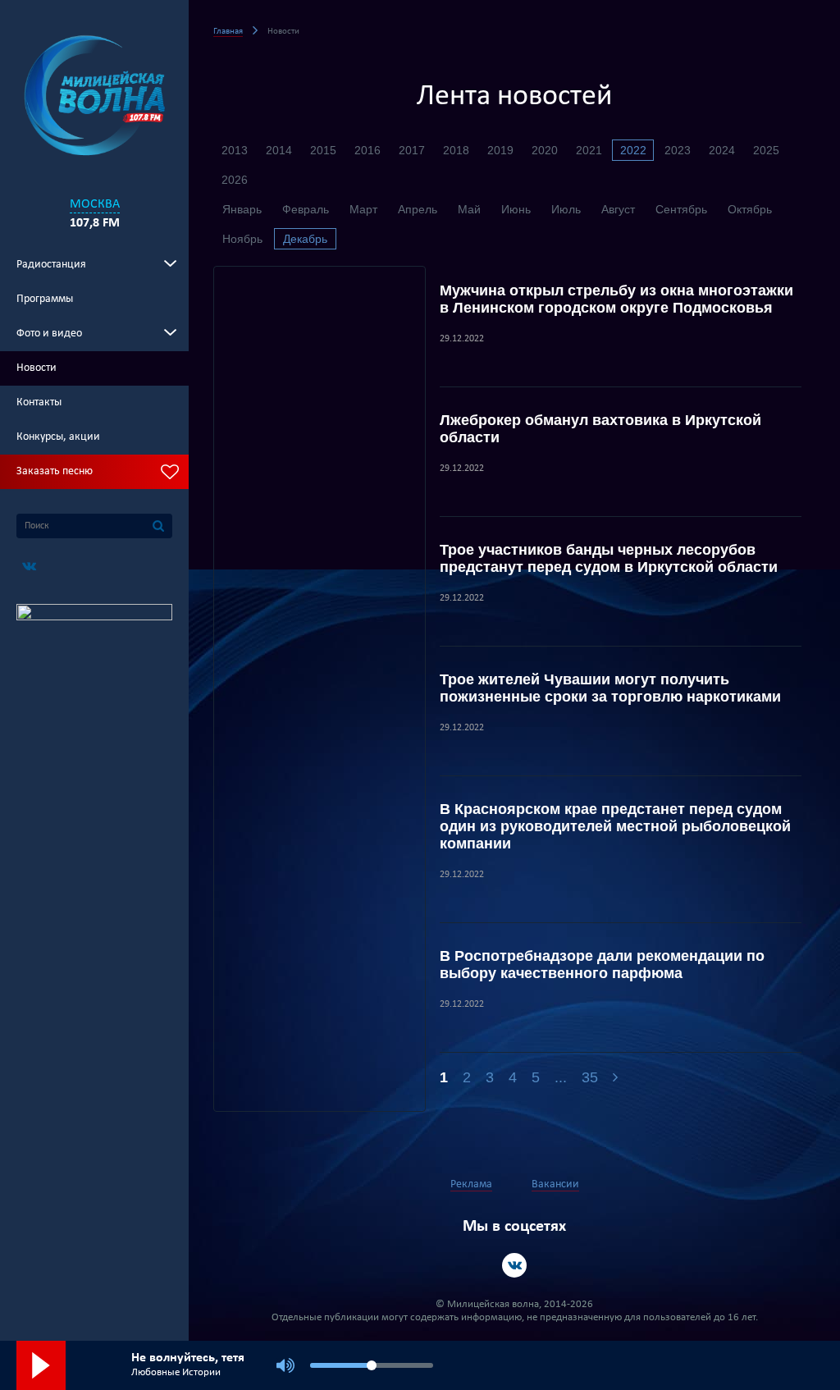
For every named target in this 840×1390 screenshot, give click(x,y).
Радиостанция (51, 264)
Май (469, 209)
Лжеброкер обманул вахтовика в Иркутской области (600, 429)
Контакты (39, 402)
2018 (456, 150)
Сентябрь (681, 209)
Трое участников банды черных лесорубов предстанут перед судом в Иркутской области (609, 558)
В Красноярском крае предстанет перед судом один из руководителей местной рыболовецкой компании (615, 826)
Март (363, 209)
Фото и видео (49, 333)
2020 (545, 150)
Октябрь (750, 209)
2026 (234, 179)
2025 (766, 150)
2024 (722, 150)
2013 (234, 150)
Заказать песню (54, 471)
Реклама (471, 1184)
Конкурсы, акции (58, 437)
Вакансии (555, 1184)
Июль (566, 209)
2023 (677, 150)
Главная (228, 31)
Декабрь (305, 238)
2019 (500, 150)
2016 (367, 150)
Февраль (305, 209)
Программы (44, 299)
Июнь (516, 209)
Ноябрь (242, 238)
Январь (242, 209)
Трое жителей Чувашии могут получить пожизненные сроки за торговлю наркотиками (610, 688)
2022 (633, 150)
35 (590, 1077)
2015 (323, 150)
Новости (36, 368)
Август (618, 209)
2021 (589, 150)
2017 (412, 150)
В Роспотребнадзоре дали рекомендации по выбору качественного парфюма (602, 964)
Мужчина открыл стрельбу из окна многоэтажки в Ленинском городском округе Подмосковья (616, 299)
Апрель (417, 209)
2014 (279, 150)
